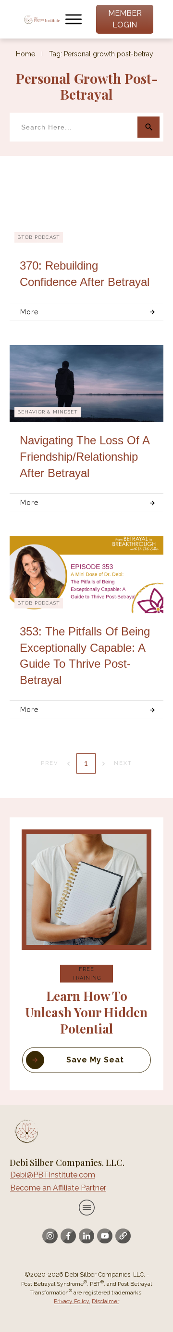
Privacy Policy (71, 1301)
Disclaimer (105, 1301)
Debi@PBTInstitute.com (52, 1174)
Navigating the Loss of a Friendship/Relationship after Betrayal (84, 456)
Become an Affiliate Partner (58, 1187)
